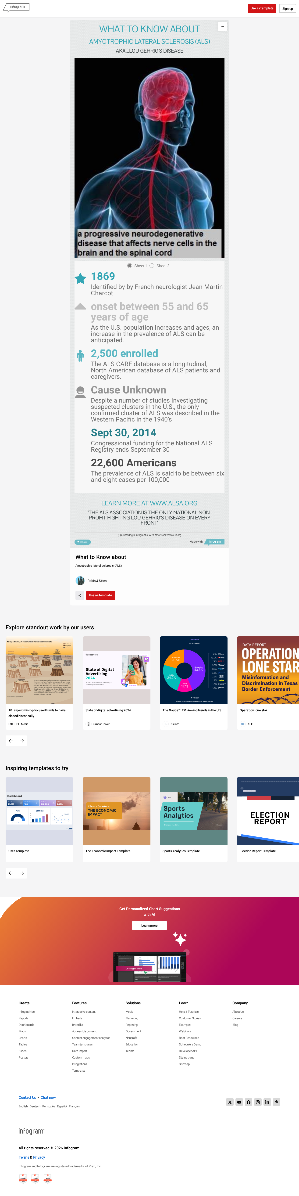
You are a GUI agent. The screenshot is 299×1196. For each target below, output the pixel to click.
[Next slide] (21, 740)
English (23, 1106)
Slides (22, 1051)
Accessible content (84, 1031)
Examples (185, 1025)
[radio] (138, 266)
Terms (24, 1157)
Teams (130, 1051)
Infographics (27, 1011)
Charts (23, 1038)
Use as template (262, 8)
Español (62, 1106)
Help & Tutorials (189, 1011)
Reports (23, 1018)
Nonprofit (131, 1038)
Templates (78, 1070)
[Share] (79, 595)
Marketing (132, 1018)
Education (132, 1044)
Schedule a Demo (190, 1044)
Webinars (185, 1031)
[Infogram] (16, 8)
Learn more (149, 925)
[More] (222, 26)
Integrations (79, 1064)
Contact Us (27, 1097)
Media (130, 1011)
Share (83, 542)
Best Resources (189, 1038)
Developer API (188, 1051)
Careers (237, 1018)
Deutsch (35, 1106)
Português (48, 1106)
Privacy (39, 1157)
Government (133, 1031)
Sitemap (184, 1064)
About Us (238, 1011)
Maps (22, 1031)
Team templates (82, 1044)
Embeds (77, 1018)
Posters (23, 1057)
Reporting (132, 1025)
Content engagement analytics (91, 1038)
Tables (23, 1044)
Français (74, 1106)
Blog (235, 1025)
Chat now (48, 1097)
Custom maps (81, 1057)
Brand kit (77, 1025)
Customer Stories (190, 1018)
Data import (79, 1051)
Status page (186, 1057)
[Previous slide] (11, 740)
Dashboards (26, 1025)
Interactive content (84, 1011)
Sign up (287, 9)
